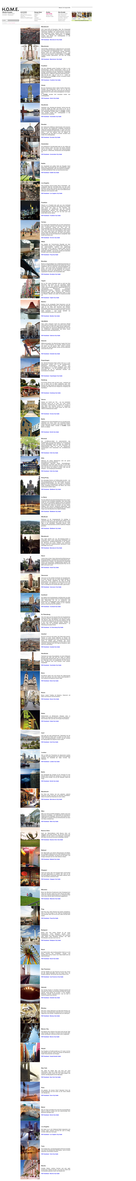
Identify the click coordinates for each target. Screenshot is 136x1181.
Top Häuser (24, 13)
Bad (35, 16)
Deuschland (80, 20)
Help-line (23, 16)
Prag (51, 918)
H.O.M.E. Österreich (7, 15)
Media (36, 20)
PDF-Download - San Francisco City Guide (52, 977)
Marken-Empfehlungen (27, 18)
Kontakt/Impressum (63, 16)
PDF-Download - (45, 898)
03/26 (89, 18)
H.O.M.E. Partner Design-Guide (63, 18)
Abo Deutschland (62, 13)
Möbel (36, 15)
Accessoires (37, 19)
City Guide (49, 13)
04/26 (84, 18)
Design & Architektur (26, 15)
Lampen (36, 18)
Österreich (86, 20)
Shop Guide (49, 15)
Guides (4, 23)
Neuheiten (37, 13)
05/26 (79, 18)
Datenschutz (61, 20)
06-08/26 (74, 18)
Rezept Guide (49, 16)
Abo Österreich (62, 15)
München (52, 898)
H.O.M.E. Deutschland (8, 13)
